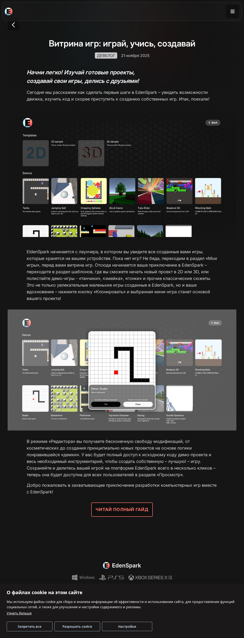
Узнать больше (19, 613)
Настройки (127, 626)
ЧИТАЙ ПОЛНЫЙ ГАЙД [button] (122, 509)
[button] (13, 24)
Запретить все (29, 626)
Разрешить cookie (77, 626)
